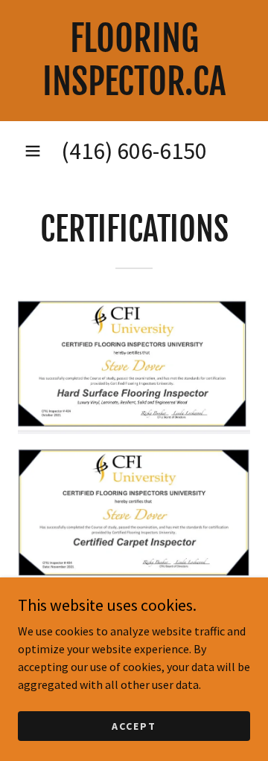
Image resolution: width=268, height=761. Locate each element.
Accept (134, 725)
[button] (33, 151)
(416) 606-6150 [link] (134, 151)
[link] (134, 60)
